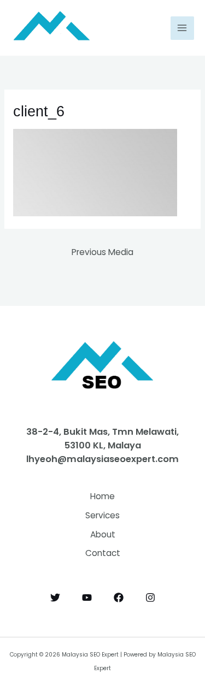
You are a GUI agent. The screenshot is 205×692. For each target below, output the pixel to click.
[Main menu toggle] (182, 28)
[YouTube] (87, 597)
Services (102, 515)
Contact (102, 553)
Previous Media (102, 252)
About (102, 534)
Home (102, 496)
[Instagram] (150, 597)
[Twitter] (55, 597)
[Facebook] (119, 597)
